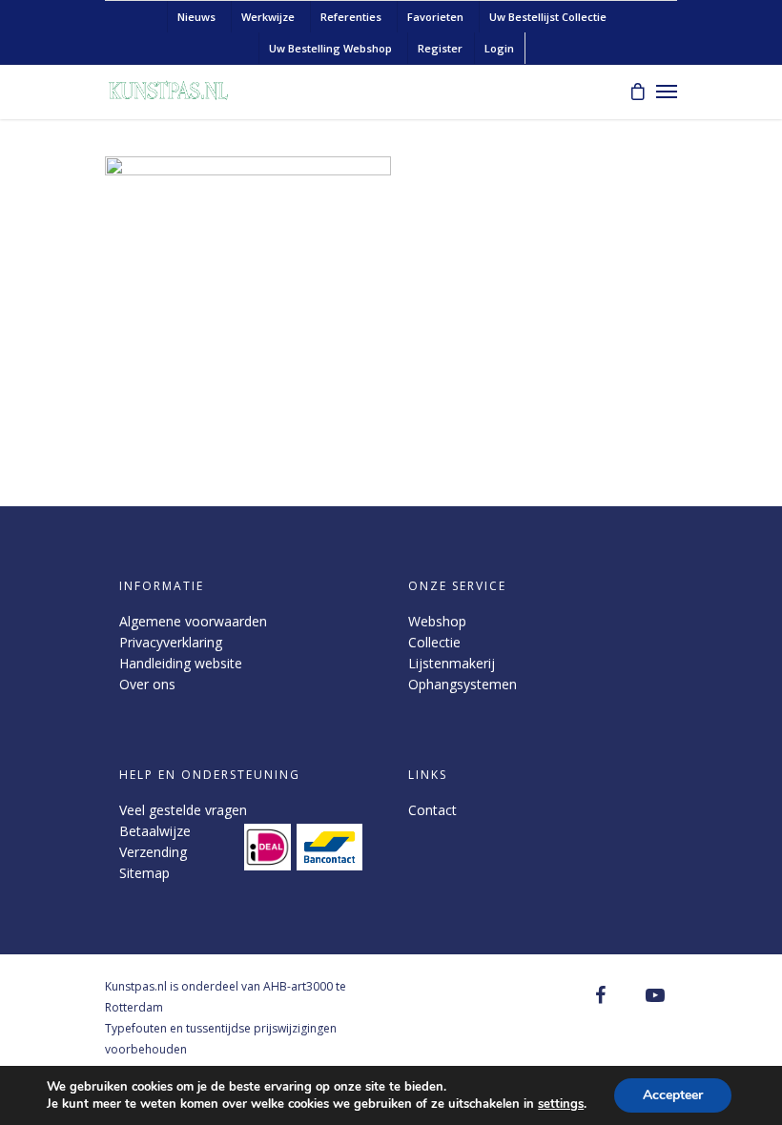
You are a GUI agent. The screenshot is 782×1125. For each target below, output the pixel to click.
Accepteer (673, 1095)
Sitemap (144, 873)
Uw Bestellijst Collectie (548, 17)
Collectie (434, 642)
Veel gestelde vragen (183, 810)
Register (440, 48)
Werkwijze (268, 17)
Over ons (147, 684)
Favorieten (435, 17)
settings (561, 1104)
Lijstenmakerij (451, 663)
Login (499, 48)
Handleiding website (180, 663)
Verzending (153, 852)
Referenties (350, 17)
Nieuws (196, 17)
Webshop (437, 621)
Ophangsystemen (462, 684)
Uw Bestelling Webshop (330, 48)
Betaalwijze (155, 831)
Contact (432, 810)
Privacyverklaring (170, 642)
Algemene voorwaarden (193, 621)
